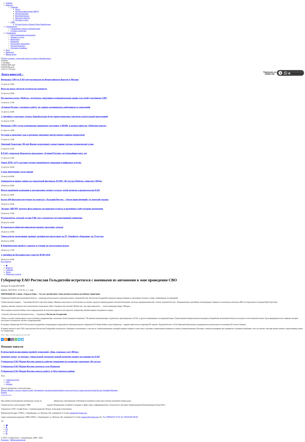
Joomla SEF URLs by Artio (6, 395)
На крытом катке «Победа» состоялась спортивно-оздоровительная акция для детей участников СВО (54, 98)
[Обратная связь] (7, 429)
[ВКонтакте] (2, 339)
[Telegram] (22, 339)
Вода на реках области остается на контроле (24, 88)
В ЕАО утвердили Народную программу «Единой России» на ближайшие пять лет (44, 153)
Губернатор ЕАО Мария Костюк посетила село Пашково (30, 366)
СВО (8, 382)
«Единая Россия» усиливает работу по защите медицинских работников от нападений (45, 107)
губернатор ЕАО (12, 380)
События (9, 270)
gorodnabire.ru (47, 401)
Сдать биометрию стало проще (17, 171)
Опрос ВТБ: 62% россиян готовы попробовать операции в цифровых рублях (41, 162)
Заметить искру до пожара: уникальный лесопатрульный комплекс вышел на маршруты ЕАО (50, 356)
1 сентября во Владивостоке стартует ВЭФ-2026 (25, 255)
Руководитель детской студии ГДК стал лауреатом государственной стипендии (41, 218)
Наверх (4, 392)
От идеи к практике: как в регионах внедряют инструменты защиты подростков (43, 135)
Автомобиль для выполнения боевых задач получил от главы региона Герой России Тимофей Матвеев (76, 390)
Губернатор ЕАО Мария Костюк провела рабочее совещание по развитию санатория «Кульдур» (51, 361)
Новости (9, 268)
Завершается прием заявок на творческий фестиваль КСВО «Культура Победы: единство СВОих (51, 181)
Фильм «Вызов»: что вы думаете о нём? (17, 390)
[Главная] (7, 266)
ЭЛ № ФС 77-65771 (39, 405)
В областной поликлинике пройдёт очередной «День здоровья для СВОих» (40, 352)
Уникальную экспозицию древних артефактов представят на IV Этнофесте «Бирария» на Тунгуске (52, 236)
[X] (9, 339)
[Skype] (19, 339)
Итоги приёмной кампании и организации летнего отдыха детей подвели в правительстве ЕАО (50, 190)
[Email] (6, 434)
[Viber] (12, 339)
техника (9, 384)
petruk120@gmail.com (78, 413)
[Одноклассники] (5, 339)
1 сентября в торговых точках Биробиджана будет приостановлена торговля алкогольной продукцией (54, 116)
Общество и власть (13, 274)
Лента (8, 272)
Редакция (5, 440)
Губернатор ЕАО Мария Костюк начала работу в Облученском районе (38, 371)
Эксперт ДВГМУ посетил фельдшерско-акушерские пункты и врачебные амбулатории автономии (52, 208)
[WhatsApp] (15, 339)
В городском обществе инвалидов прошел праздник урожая (32, 227)
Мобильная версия (17, 440)
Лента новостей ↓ (12, 74)
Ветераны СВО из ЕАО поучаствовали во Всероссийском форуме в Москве (40, 79)
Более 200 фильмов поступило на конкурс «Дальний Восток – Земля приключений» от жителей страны (55, 199)
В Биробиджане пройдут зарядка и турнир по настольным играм (35, 245)
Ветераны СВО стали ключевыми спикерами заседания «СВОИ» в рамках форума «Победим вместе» (54, 125)
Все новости (6, 262)
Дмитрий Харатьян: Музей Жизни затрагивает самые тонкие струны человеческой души (47, 144)
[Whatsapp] (6, 432)
